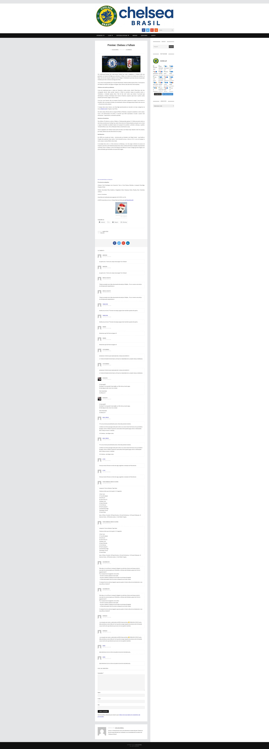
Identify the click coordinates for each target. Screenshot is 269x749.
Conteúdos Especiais (121, 35)
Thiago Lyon (105, 304)
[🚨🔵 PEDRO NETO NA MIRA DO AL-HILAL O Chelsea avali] (161, 84)
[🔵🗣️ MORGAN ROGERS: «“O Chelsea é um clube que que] (161, 78)
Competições (105, 231)
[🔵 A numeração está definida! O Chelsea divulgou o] (166, 67)
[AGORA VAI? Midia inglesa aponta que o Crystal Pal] (155, 67)
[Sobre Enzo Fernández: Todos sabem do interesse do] (166, 73)
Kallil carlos (106, 417)
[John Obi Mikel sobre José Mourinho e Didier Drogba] (155, 78)
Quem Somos (144, 35)
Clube (109, 35)
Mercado (135, 35)
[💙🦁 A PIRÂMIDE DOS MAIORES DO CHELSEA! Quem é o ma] (155, 89)
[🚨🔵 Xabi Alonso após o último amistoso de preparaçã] (166, 89)
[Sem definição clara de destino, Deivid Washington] (161, 67)
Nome (99, 692)
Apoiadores (100, 35)
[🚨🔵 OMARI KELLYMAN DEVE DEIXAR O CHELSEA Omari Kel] (161, 73)
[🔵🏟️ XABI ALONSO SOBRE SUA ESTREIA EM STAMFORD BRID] (171, 84)
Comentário (101, 673)
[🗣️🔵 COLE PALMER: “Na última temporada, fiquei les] (166, 84)
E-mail (99, 698)
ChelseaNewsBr (130, 200)
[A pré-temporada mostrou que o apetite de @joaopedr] (161, 89)
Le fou (104, 459)
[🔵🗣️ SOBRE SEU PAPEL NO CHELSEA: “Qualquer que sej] (171, 67)
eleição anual (103, 108)
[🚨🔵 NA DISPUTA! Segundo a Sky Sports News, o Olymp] (166, 78)
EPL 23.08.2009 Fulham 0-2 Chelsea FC (105, 179)
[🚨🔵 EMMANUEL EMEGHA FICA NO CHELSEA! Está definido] (155, 73)
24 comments (129, 49)
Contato (153, 35)
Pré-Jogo (102, 232)
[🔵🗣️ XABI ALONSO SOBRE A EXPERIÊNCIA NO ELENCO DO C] (171, 73)
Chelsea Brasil (115, 49)
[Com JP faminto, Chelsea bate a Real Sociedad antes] (171, 89)
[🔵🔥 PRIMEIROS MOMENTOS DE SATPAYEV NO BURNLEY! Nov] (155, 84)
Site (98, 705)
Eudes (104, 645)
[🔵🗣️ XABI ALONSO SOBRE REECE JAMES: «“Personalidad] (171, 78)
